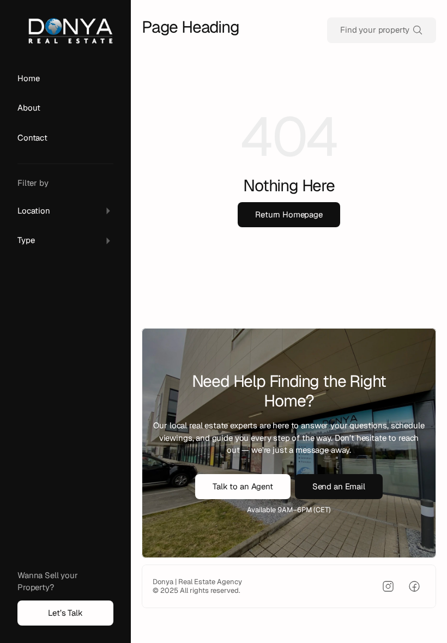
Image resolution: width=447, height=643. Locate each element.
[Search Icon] (381, 30)
